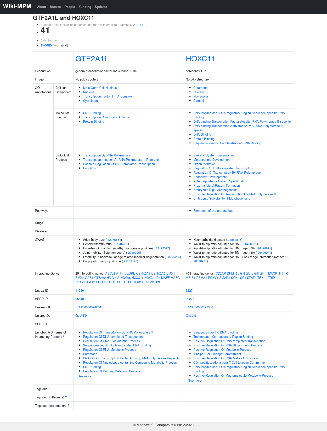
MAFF (165, 277)
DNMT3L (233, 273)
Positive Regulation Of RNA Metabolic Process (226, 358)
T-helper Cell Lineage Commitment (217, 353)
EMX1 (170, 273)
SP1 (243, 277)
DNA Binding (92, 112)
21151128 (130, 261)
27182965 (134, 252)
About (41, 6)
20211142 (140, 25)
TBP (129, 282)
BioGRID (46, 45)
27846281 (121, 243)
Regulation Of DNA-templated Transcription (223, 168)
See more (84, 376)
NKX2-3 (80, 282)
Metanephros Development (212, 159)
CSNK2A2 (158, 273)
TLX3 (145, 282)
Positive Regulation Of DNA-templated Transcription (119, 163)
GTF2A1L (92, 57)
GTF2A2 (100, 277)
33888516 (234, 239)
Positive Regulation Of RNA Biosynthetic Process (228, 345)
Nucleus (88, 92)
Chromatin (200, 87)
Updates (101, 6)
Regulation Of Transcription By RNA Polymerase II (228, 172)
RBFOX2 (102, 282)
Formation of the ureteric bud (213, 210)
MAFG (175, 277)
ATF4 (120, 273)
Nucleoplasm (202, 96)
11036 (79, 290)
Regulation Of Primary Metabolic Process (112, 371)
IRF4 (288, 273)
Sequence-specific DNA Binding (215, 332)
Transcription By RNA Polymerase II (108, 155)
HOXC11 (201, 57)
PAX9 (91, 282)
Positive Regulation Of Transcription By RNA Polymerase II (234, 194)
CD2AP (221, 273)
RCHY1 (213, 277)
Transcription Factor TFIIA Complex (108, 96)
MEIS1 (190, 277)
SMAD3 (224, 277)
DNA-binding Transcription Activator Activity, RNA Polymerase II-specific (238, 127)
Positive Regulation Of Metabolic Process (222, 349)
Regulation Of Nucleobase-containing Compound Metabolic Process (130, 362)
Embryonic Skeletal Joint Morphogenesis (221, 198)
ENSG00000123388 (199, 307)
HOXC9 (149, 277)
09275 (190, 298)
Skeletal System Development (214, 155)
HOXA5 (125, 277)
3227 (189, 290)
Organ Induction (204, 163)
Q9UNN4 (81, 315)
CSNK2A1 (143, 273)
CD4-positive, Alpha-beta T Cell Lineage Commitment (230, 362)
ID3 (157, 277)
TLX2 (137, 282)
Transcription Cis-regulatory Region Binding (223, 336)
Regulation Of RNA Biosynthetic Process (111, 341)
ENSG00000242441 (89, 307)
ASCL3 (110, 273)
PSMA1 (201, 277)
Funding (85, 6)
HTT (281, 273)
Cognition (89, 168)
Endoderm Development (210, 176)
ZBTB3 (155, 282)
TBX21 (262, 277)
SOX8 (235, 277)
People (70, 6)
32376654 (114, 239)
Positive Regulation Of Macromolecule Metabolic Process (233, 375)
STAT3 (251, 277)
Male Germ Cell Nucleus (100, 87)
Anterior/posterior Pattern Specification (220, 181)
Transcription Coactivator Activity (106, 117)
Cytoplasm (90, 100)
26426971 (250, 243)
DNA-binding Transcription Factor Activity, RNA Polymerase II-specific (242, 121)
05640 (79, 298)
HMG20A (113, 277)
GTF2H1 (260, 273)
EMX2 (79, 277)
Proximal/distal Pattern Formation (216, 185)
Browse (55, 6)
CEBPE (129, 273)
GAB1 (89, 277)
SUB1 (121, 282)
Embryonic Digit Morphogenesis (215, 189)
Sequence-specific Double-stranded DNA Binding (227, 143)
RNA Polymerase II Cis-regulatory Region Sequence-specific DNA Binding (239, 114)
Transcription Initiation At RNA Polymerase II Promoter (121, 159)
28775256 (173, 256)
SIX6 (112, 282)
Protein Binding (93, 121)
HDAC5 (272, 273)
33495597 (162, 248)
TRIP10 (273, 277)
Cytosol (198, 100)
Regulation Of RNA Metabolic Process (109, 349)
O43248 (191, 315)
